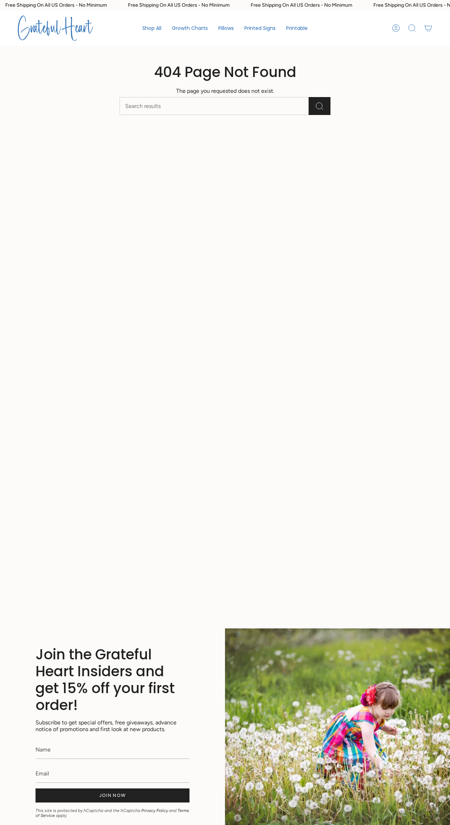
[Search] (319, 106)
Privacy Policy (154, 810)
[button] (190, 28)
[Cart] (428, 28)
